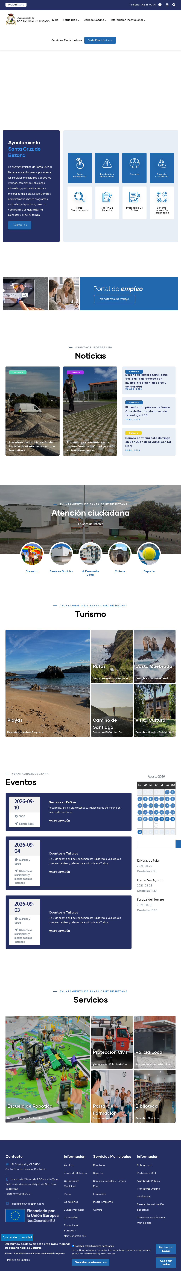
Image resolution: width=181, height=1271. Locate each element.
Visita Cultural (151, 720)
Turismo (75, 372)
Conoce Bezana (94, 20)
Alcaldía (69, 1165)
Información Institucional (127, 20)
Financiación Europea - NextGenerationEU (75, 1230)
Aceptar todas (166, 1262)
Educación (99, 1194)
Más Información (59, 821)
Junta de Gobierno (75, 1173)
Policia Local (149, 1052)
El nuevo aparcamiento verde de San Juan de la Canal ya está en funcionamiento (90, 446)
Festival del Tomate (150, 899)
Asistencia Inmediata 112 (151, 1064)
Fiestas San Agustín (150, 880)
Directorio (99, 1165)
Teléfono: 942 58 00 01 (142, 5)
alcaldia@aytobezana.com (27, 1204)
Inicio (54, 20)
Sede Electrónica (99, 40)
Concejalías (71, 1217)
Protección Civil (110, 1052)
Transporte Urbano (148, 1189)
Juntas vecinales (74, 1210)
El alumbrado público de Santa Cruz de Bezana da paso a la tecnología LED (147, 411)
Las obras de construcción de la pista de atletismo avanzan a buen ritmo (32, 446)
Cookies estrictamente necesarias (94, 1246)
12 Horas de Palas (148, 860)
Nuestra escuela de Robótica (25, 1117)
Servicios (20, 225)
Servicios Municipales (65, 40)
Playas (14, 720)
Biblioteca (146, 1106)
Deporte (18, 372)
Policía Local (144, 1165)
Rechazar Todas (166, 1249)
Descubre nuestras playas (23, 732)
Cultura (133, 433)
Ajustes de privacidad (17, 1237)
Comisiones (71, 1202)
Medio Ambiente (103, 1202)
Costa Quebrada (153, 666)
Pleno (67, 1194)
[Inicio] (27, 19)
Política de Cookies (18, 1260)
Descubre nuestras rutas (109, 678)
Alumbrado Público (148, 1181)
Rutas (99, 666)
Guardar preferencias (91, 1262)
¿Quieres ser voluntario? (108, 1064)
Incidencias (143, 1196)
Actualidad (70, 20)
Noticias (134, 371)
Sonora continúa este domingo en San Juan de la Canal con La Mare (148, 441)
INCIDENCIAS (16, 5)
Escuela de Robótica (30, 1106)
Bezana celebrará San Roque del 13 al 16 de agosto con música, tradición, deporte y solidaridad (146, 380)
